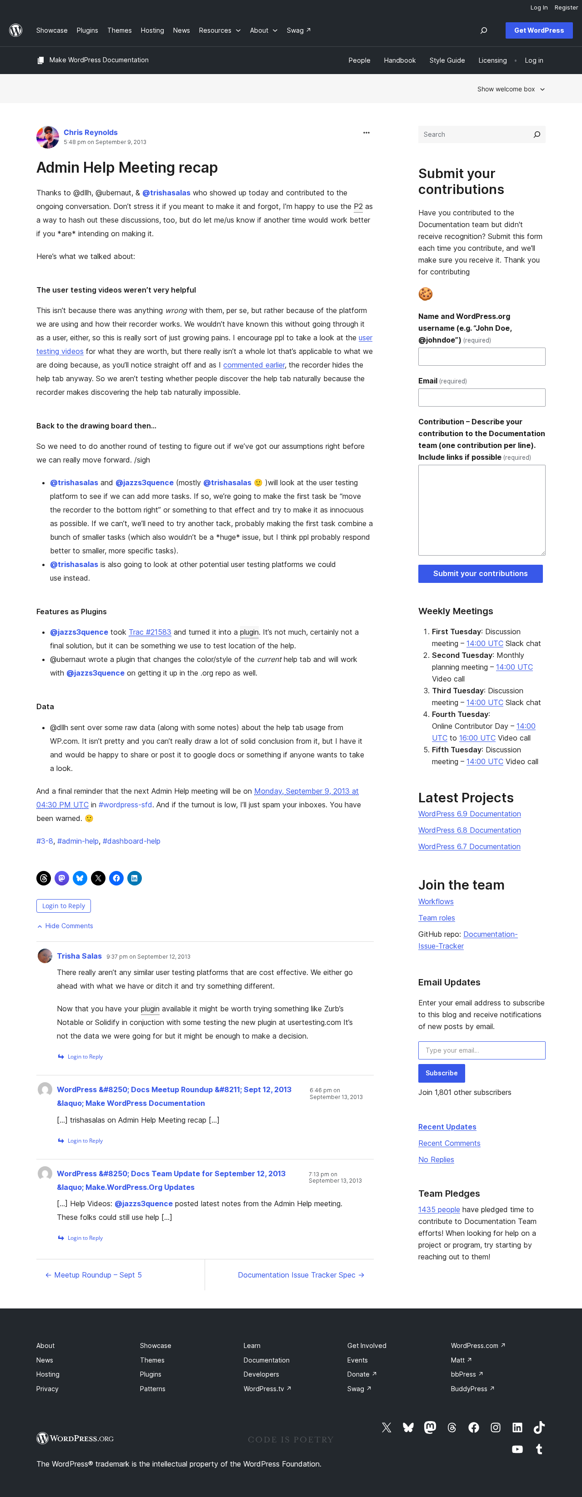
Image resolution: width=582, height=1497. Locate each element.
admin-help (78, 840)
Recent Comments (449, 1143)
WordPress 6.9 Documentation (469, 813)
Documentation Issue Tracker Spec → (301, 1274)
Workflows (436, 901)
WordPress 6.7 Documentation (469, 846)
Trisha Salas (79, 955)
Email (442, 380)
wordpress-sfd (125, 804)
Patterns (153, 1389)
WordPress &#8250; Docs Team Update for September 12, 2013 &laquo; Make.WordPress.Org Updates (171, 1180)
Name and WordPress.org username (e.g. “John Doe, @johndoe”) (465, 328)
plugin (249, 632)
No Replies (436, 1159)
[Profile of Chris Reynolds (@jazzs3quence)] (47, 139)
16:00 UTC (477, 737)
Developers (261, 1374)
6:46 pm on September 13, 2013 (336, 1093)
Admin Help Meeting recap (127, 167)
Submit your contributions (480, 573)
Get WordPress (539, 30)
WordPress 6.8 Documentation (469, 830)
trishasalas (166, 192)
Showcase (155, 1345)
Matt (461, 1360)
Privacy (47, 1389)
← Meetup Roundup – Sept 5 (93, 1274)
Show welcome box (506, 89)
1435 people (439, 1209)
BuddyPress (473, 1389)
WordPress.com (478, 1345)
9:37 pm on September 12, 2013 (148, 957)
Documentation (267, 1360)
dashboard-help (132, 840)
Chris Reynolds (91, 132)
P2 (358, 206)
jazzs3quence (144, 482)
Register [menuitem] (566, 7)
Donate (362, 1374)
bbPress (467, 1374)
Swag (359, 1389)
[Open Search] (484, 30)
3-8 (44, 840)
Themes (152, 1360)
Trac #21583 (150, 632)
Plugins (150, 1374)
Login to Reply (63, 905)
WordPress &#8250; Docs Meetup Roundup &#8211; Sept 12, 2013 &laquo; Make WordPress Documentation (174, 1096)
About (45, 1345)
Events (357, 1360)
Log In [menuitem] (539, 7)
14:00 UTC (485, 643)
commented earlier (254, 364)
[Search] (537, 134)
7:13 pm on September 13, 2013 (335, 1177)
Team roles (436, 917)
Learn (252, 1345)
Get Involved (366, 1345)
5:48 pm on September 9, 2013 (105, 142)
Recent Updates (447, 1126)
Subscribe (442, 1073)
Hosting (48, 1374)
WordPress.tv (268, 1389)
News (44, 1360)
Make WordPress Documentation (99, 60)
